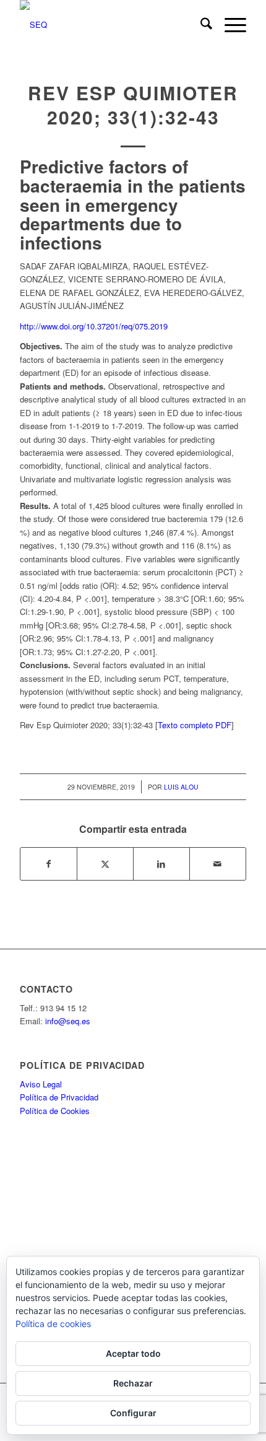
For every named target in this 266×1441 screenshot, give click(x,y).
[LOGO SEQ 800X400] (110, 25)
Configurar (133, 1413)
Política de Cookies (55, 1111)
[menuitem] (200, 25)
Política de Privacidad (59, 1097)
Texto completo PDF (194, 725)
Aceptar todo (133, 1353)
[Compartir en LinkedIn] (161, 864)
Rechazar (133, 1383)
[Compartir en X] (105, 864)
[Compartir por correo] (218, 864)
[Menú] (229, 25)
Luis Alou (181, 786)
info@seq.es (67, 1021)
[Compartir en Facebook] (48, 864)
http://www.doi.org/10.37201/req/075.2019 (94, 326)
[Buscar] (200, 25)
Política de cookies (53, 1323)
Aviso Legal (41, 1084)
